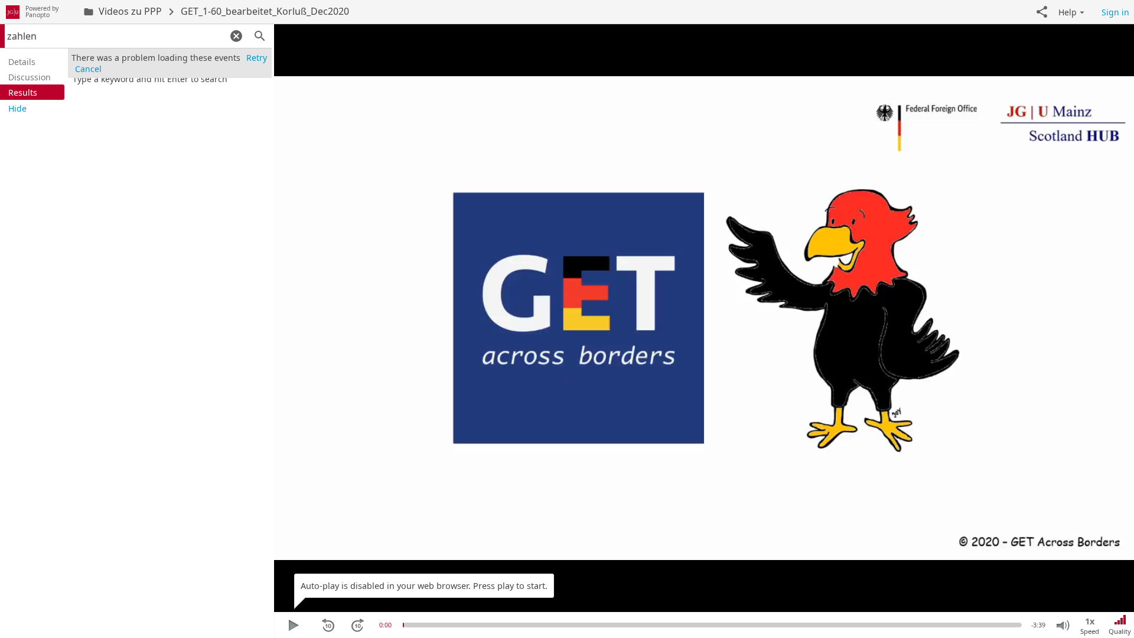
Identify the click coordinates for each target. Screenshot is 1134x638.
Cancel (88, 68)
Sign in (1115, 12)
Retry (256, 57)
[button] (1042, 12)
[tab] (32, 61)
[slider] (403, 625)
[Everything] (12, 11)
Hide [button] (17, 108)
